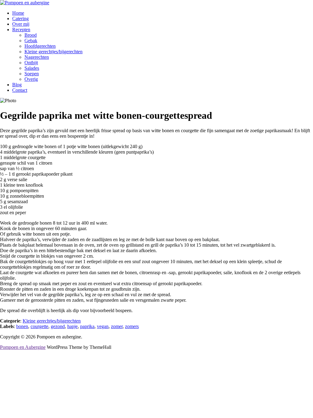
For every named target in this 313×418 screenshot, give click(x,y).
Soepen (31, 73)
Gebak (30, 40)
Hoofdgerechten (40, 46)
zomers (132, 326)
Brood (30, 35)
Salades (31, 68)
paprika (87, 326)
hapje (72, 326)
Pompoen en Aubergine (23, 347)
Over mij (20, 24)
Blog (17, 84)
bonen (22, 326)
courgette (39, 326)
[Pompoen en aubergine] (24, 2)
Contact (19, 90)
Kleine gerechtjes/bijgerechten (53, 51)
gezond (58, 326)
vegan (103, 326)
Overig (31, 79)
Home (18, 13)
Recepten (21, 29)
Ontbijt (31, 62)
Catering (20, 18)
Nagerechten (36, 57)
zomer (117, 326)
